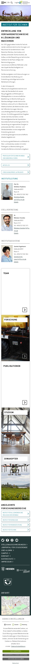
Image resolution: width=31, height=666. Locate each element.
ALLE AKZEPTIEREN (16, 651)
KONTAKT (5, 556)
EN (8, 3)
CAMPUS (4, 553)
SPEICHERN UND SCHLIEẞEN (16, 659)
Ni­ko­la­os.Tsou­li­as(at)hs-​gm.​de (22, 229)
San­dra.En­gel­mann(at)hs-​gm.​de (20, 258)
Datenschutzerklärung (18, 646)
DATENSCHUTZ (7, 559)
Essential (8, 624)
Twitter (2, 540)
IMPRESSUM (6, 562)
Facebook (7, 540)
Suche (11, 2)
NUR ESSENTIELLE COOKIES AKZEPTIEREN (15, 655)
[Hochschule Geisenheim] (24, 2)
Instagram (12, 540)
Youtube (16, 540)
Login (16, 3)
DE (5, 3)
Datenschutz (15, 663)
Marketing (24, 624)
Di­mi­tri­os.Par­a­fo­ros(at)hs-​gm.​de (19, 198)
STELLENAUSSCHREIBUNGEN (13, 545)
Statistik (16, 624)
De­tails (16, 202)
